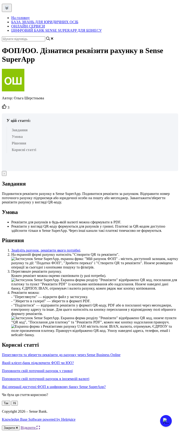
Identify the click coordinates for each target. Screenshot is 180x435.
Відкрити (29, 428)
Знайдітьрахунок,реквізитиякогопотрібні (45, 250)
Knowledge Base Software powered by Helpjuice (38, 419)
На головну (20, 18)
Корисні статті (24, 150)
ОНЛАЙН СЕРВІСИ (28, 26)
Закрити (10, 428)
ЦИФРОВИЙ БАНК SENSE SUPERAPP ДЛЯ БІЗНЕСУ (56, 30)
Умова (17, 137)
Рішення (19, 143)
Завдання (20, 130)
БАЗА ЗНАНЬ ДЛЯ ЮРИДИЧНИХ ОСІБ (44, 22)
